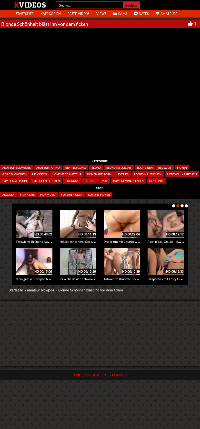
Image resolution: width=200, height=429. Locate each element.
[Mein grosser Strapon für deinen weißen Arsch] (34, 261)
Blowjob (164, 167)
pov (105, 181)
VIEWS (101, 14)
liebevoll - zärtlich (182, 174)
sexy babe (156, 181)
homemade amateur (66, 174)
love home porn (14, 181)
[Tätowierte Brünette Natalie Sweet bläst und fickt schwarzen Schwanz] (34, 224)
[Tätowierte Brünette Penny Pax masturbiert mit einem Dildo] (122, 261)
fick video (47, 194)
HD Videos (39, 174)
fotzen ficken (71, 194)
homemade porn (99, 174)
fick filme (27, 194)
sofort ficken (99, 194)
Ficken (182, 167)
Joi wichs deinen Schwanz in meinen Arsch (88, 279)
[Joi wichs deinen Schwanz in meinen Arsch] (78, 261)
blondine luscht (118, 167)
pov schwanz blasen (128, 181)
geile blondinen (14, 174)
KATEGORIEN (50, 14)
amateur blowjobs (16, 167)
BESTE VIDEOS (79, 14)
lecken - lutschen (147, 174)
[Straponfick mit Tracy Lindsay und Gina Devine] (166, 261)
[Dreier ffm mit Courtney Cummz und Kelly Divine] (122, 224)
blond (96, 167)
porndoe (72, 181)
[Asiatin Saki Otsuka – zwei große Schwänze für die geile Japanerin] (166, 224)
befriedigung (75, 167)
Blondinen (145, 167)
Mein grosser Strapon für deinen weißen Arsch (47, 279)
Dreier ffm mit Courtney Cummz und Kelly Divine (137, 242)
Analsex (8, 194)
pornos (90, 181)
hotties (123, 174)
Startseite (16, 290)
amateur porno (48, 167)
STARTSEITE (25, 14)
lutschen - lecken (46, 181)
